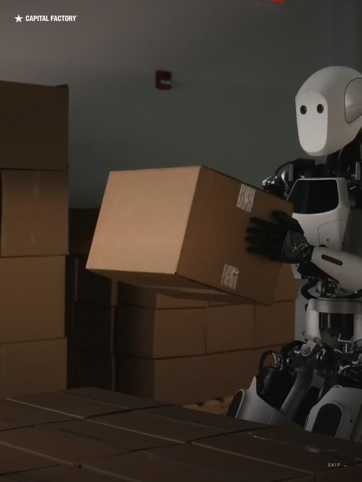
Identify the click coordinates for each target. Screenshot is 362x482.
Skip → (338, 465)
